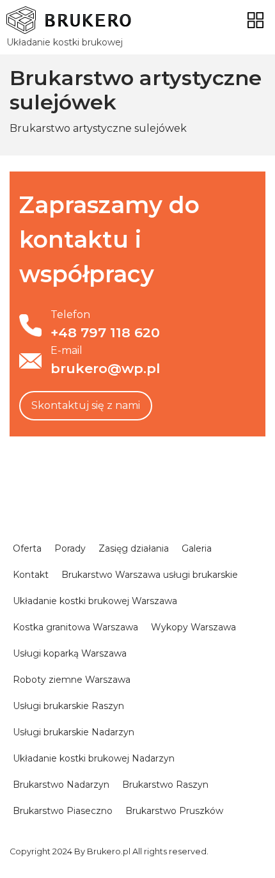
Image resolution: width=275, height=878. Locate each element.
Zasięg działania (133, 548)
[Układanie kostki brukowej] (68, 20)
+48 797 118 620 (105, 332)
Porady (70, 548)
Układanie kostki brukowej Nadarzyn (94, 758)
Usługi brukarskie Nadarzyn (73, 732)
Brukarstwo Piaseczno (63, 811)
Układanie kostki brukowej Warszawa (95, 601)
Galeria (197, 548)
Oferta (27, 548)
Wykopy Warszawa (193, 627)
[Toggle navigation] (255, 20)
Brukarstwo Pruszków (174, 811)
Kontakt (31, 574)
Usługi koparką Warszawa (70, 653)
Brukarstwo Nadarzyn (61, 784)
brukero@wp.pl (105, 368)
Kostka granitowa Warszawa (75, 627)
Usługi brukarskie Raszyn (68, 706)
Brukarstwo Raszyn (165, 784)
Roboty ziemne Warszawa (71, 679)
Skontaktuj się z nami (85, 405)
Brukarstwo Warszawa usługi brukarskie (149, 574)
